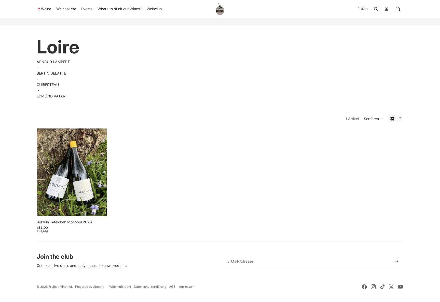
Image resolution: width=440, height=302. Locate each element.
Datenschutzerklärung (150, 287)
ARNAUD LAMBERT (53, 62)
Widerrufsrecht (120, 287)
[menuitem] (44, 9)
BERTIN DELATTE (51, 73)
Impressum (186, 287)
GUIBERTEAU (48, 84)
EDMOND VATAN (51, 96)
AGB (172, 287)
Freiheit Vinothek (61, 287)
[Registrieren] (396, 261)
